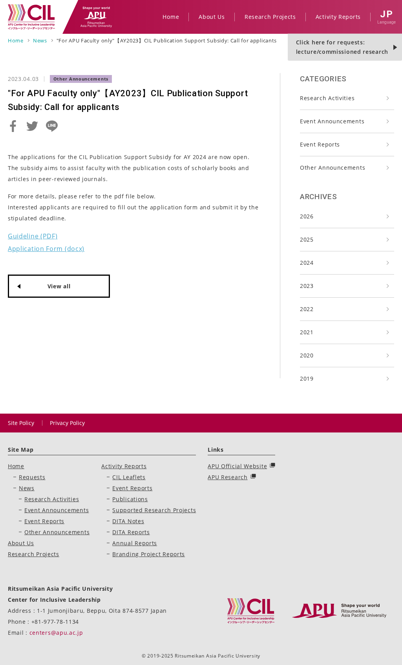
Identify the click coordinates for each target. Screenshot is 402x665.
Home (16, 466)
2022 (307, 309)
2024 (307, 262)
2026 (307, 216)
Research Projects (33, 554)
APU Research (227, 477)
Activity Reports (123, 466)
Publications (130, 499)
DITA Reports (131, 532)
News (27, 488)
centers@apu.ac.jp (56, 632)
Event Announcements (332, 121)
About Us (21, 543)
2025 (307, 239)
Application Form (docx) (46, 248)
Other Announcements (332, 167)
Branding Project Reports (148, 554)
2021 (307, 332)
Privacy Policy (67, 423)
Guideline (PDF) (33, 236)
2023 (307, 285)
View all (59, 286)
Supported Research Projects (154, 510)
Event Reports (320, 144)
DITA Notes (128, 521)
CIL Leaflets (128, 477)
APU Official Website (237, 466)
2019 (307, 378)
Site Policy (21, 423)
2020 (307, 355)
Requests (32, 477)
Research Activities (327, 98)
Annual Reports (134, 543)
